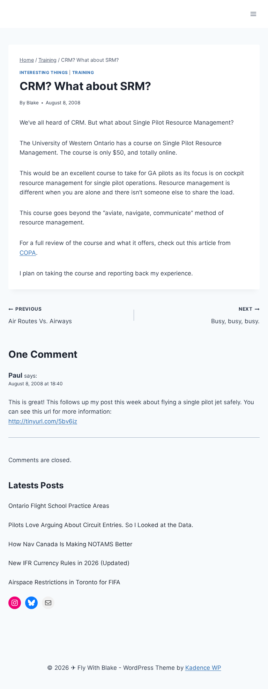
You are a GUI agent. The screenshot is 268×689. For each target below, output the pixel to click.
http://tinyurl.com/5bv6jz (42, 421)
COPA (28, 252)
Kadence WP (203, 667)
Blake (33, 102)
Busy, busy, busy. (235, 315)
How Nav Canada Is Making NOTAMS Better (70, 544)
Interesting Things (44, 72)
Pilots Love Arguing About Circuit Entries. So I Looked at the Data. (100, 524)
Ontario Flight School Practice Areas (58, 505)
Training (83, 72)
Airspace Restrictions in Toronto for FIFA (64, 582)
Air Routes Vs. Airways (40, 315)
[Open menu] (253, 13)
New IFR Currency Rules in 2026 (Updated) (68, 563)
